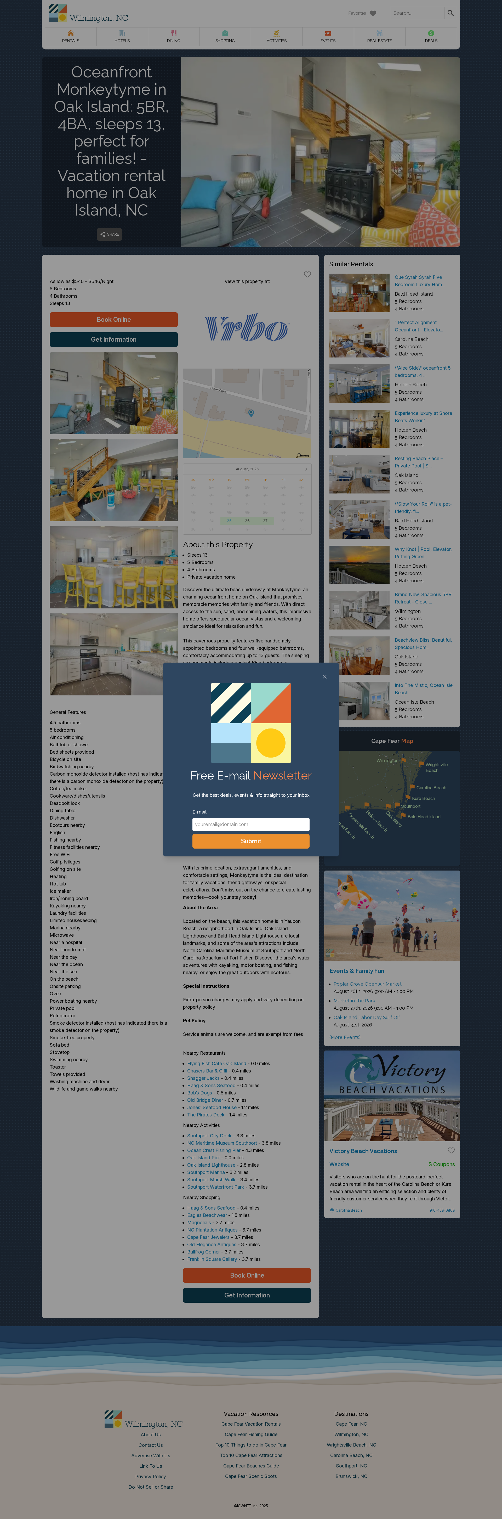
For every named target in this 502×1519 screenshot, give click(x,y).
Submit (251, 841)
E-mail (199, 812)
